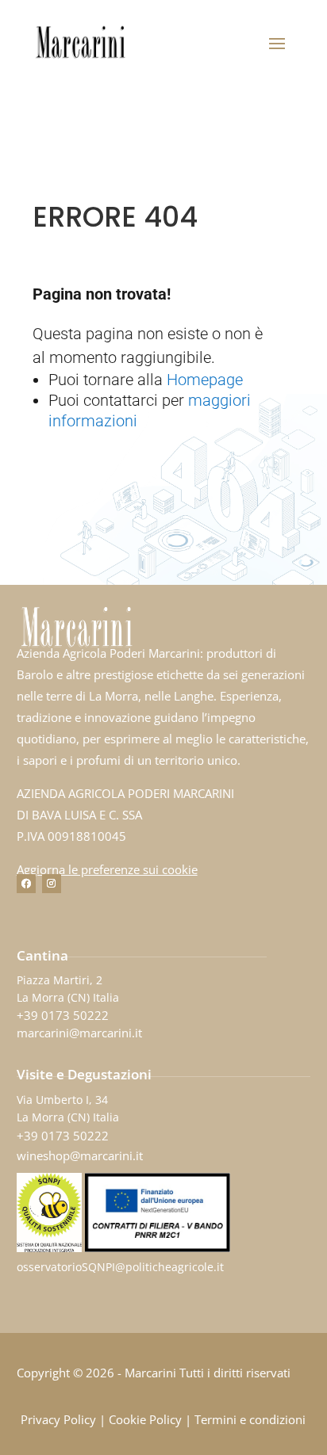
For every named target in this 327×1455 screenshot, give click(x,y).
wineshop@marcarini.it (80, 1155)
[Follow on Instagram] (51, 883)
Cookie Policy (145, 1419)
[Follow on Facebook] (26, 883)
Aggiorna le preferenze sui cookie (107, 869)
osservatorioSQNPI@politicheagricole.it (120, 1266)
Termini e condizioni (250, 1419)
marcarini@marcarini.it (79, 1033)
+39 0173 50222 (63, 1015)
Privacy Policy (58, 1419)
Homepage (205, 379)
